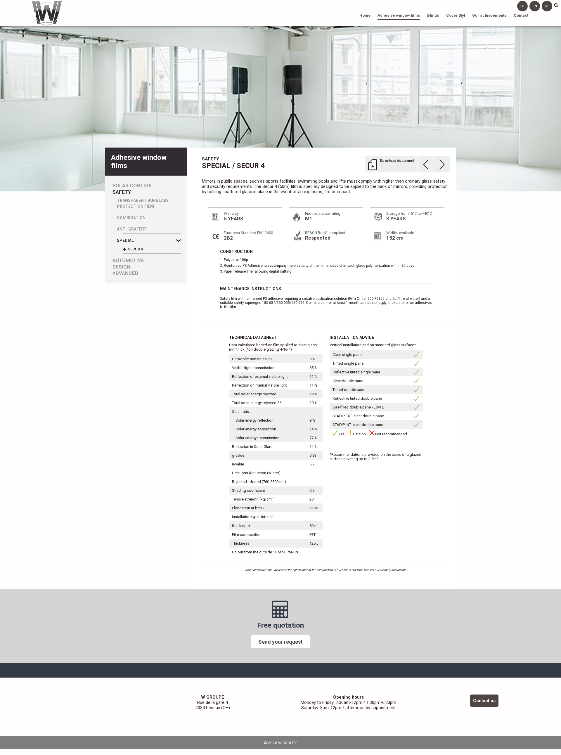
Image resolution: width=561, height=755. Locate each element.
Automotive (128, 260)
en (534, 6)
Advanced (125, 273)
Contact (521, 15)
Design (121, 267)
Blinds (433, 15)
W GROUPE (47, 13)
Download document (397, 161)
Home (364, 15)
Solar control (132, 185)
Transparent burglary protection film (143, 203)
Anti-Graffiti (131, 229)
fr (522, 6)
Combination (131, 217)
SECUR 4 (135, 249)
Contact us (484, 700)
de (547, 6)
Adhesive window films (399, 15)
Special (125, 240)
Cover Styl (455, 15)
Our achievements (489, 15)
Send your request (280, 642)
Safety (121, 192)
